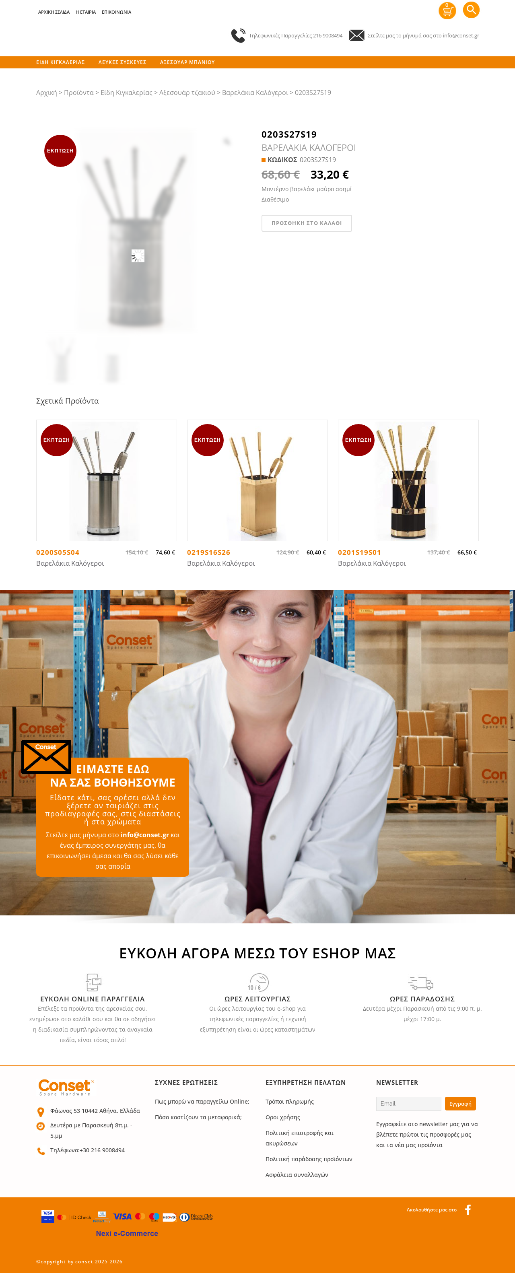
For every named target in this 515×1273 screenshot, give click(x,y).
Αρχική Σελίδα (54, 12)
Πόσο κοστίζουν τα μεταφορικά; (198, 1117)
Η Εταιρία (86, 12)
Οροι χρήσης (283, 1117)
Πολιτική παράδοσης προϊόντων (309, 1159)
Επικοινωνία (116, 12)
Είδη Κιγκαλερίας (126, 92)
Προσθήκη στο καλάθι (307, 223)
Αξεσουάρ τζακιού (187, 92)
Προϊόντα (79, 92)
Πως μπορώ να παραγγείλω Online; (202, 1101)
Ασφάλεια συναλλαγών (297, 1174)
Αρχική (46, 92)
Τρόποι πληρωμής (290, 1101)
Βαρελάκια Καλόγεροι (255, 92)
